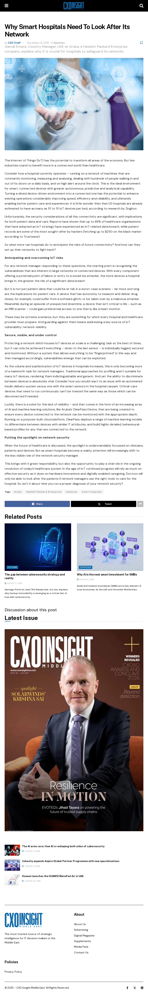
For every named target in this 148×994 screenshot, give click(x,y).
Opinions (59, 42)
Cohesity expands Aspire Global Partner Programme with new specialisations (70, 861)
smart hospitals (92, 491)
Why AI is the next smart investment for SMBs (107, 574)
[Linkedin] (142, 987)
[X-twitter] (134, 987)
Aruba (18, 491)
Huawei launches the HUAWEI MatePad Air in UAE (53, 876)
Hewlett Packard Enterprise (43, 491)
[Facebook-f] (127, 987)
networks (71, 491)
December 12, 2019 (38, 42)
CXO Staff (14, 42)
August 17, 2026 (14, 583)
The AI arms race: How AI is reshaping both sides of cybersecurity (63, 846)
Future (12, 567)
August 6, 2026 (86, 579)
